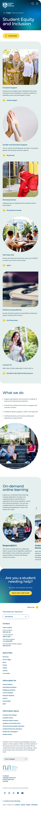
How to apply (7, 659)
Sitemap (5, 781)
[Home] (4, 13)
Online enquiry (7, 627)
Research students (8, 695)
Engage (8, 13)
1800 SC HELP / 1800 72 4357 (20, 593)
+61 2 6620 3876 (7, 641)
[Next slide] (36, 508)
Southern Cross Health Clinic (11, 723)
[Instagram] (9, 793)
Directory (6, 657)
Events (5, 665)
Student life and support (10, 731)
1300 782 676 (7, 645)
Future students (8, 684)
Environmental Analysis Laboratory (13, 726)
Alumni (5, 698)
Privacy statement (8, 779)
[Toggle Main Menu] (37, 3)
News (4, 662)
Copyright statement (9, 777)
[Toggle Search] (33, 3)
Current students (8, 693)
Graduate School (8, 718)
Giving (5, 668)
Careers (5, 670)
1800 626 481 (7, 632)
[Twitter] (13, 793)
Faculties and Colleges (10, 715)
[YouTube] (22, 793)
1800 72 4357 (6, 636)
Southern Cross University (12, 801)
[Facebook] (5, 793)
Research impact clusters (10, 720)
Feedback (6, 776)
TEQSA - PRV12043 (32, 805)
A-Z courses (6, 673)
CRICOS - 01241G (20, 805)
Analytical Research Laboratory (12, 729)
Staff (4, 704)
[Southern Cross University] (8, 5)
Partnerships (7, 701)
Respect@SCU (10, 545)
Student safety (7, 734)
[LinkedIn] (18, 793)
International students (9, 687)
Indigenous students (9, 690)
